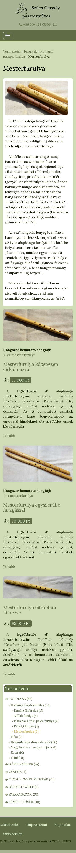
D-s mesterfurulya (18, 495)
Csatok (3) (17, 771)
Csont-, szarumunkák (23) (31, 779)
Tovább (9, 436)
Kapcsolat (62, 824)
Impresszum (37, 824)
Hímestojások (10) (24, 802)
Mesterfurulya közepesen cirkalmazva (30, 366)
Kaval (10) (17, 753)
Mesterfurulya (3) (26, 732)
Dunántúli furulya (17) (28, 710)
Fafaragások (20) (23, 794)
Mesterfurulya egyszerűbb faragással (31, 507)
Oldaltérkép (12, 834)
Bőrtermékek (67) (24, 764)
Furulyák (30, 51)
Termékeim (12, 51)
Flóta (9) (16, 737)
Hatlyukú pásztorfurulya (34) (30, 705)
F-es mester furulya (19, 355)
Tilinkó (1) (17, 758)
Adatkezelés (9, 824)
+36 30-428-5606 (36, 24)
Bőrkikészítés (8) (23, 787)
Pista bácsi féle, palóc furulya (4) (36, 721)
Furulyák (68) (20, 698)
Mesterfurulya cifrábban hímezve (29, 609)
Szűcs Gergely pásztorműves (41, 12)
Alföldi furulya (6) (26, 716)
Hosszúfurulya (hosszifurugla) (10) (34, 742)
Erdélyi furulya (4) (26, 726)
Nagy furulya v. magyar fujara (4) (33, 747)
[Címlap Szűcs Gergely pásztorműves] (22, 8)
